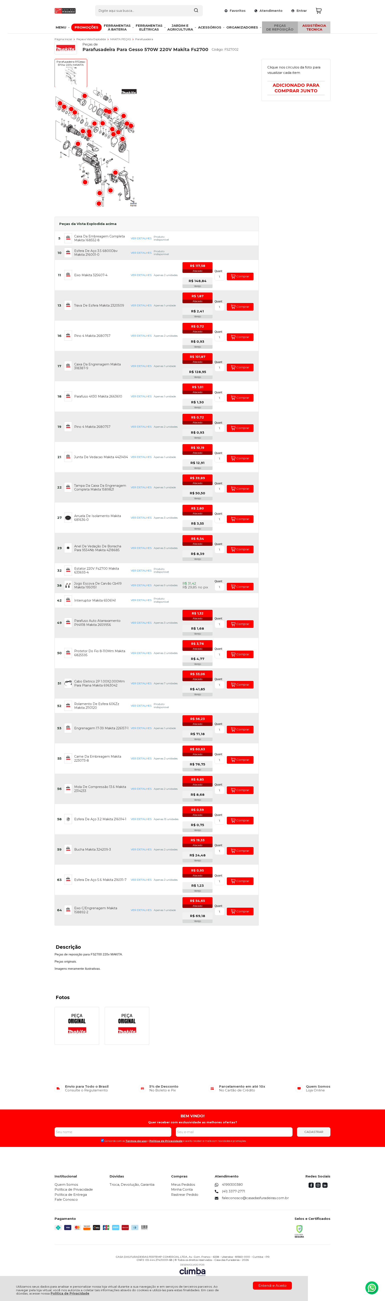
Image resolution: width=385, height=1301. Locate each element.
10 (59, 253)
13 (59, 305)
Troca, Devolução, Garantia (132, 1184)
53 (59, 728)
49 (59, 623)
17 (59, 366)
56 (59, 789)
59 (59, 849)
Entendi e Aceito (272, 1285)
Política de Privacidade (70, 1293)
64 (59, 910)
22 (59, 487)
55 (59, 758)
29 (59, 548)
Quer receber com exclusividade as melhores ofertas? (192, 1122)
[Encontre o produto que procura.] (196, 10)
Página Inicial (64, 39)
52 (59, 706)
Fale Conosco (66, 1199)
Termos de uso (136, 1140)
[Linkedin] (325, 1186)
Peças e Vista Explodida (91, 39)
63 (59, 880)
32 (59, 570)
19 (59, 427)
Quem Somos (66, 1184)
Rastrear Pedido (184, 1194)
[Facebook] (311, 1186)
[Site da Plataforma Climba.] (192, 1269)
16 (59, 336)
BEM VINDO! (193, 1116)
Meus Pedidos (183, 1184)
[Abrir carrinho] (321, 10)
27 (59, 518)
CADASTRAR (313, 1132)
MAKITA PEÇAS (120, 39)
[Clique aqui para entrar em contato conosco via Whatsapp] (371, 1287)
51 (59, 683)
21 (59, 457)
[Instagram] (318, 1186)
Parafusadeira (144, 39)
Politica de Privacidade (165, 1140)
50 (59, 653)
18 (59, 396)
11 (59, 275)
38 (59, 585)
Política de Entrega (71, 1194)
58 (59, 819)
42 (59, 600)
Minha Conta (182, 1189)
